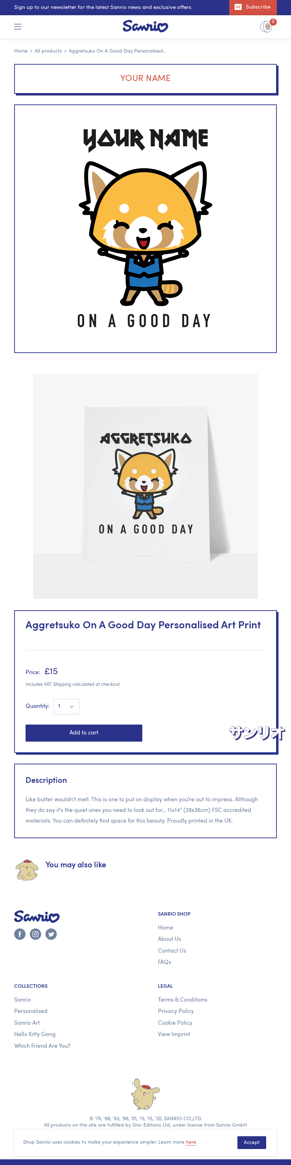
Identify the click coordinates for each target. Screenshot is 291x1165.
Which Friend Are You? (42, 1046)
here (191, 1142)
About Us (169, 939)
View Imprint (174, 1034)
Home (21, 51)
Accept (252, 1142)
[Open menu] (17, 26)
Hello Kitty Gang (35, 1034)
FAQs (164, 962)
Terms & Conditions (182, 1000)
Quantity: (37, 706)
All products (48, 51)
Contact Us (172, 951)
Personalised (31, 1011)
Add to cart (84, 733)
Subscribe (258, 7)
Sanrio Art (27, 1023)
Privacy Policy (176, 1011)
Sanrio (22, 1000)
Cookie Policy (175, 1023)
